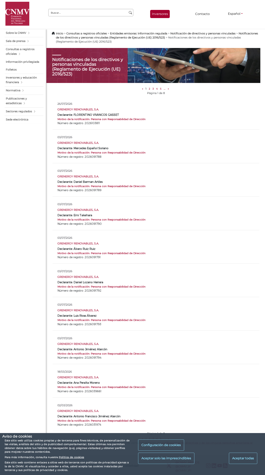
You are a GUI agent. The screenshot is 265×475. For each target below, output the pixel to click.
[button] (24, 33)
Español (234, 14)
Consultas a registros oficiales (86, 33)
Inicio (59, 33)
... (164, 88)
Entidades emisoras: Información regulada (138, 33)
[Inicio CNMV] (17, 14)
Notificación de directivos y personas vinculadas (203, 33)
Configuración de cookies (161, 445)
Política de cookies (71, 457)
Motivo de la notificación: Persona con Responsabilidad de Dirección (101, 119)
